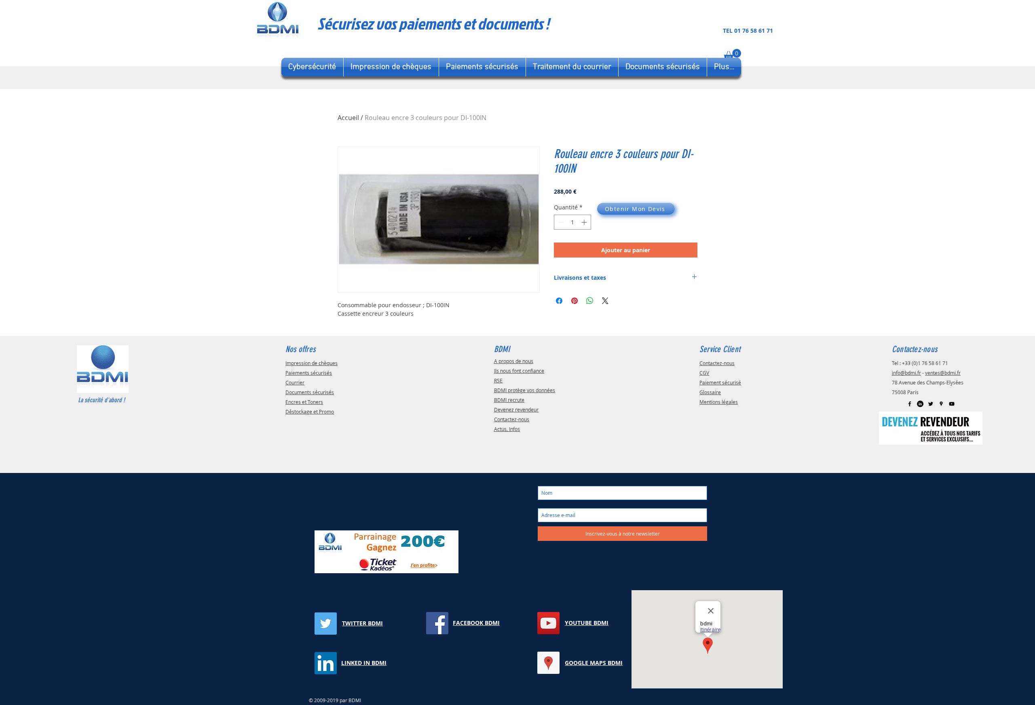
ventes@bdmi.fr (943, 372)
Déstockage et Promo (309, 411)
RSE (498, 380)
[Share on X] (605, 301)
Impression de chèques (311, 363)
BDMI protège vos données (524, 390)
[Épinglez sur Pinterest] (574, 301)
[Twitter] (930, 404)
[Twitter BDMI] (326, 623)
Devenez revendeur (516, 409)
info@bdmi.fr (906, 372)
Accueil (348, 117)
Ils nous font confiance (519, 370)
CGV (704, 372)
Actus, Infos (507, 429)
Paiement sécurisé (720, 382)
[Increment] (585, 222)
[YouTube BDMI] (548, 623)
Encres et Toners (304, 402)
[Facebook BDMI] (909, 404)
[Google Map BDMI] (941, 404)
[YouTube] (951, 404)
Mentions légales (718, 402)
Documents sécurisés (309, 392)
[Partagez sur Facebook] (559, 301)
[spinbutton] (572, 222)
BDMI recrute (509, 400)
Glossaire (710, 392)
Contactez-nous (511, 419)
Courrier (294, 382)
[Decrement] (560, 222)
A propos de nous (513, 361)
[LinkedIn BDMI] (920, 404)
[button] (732, 55)
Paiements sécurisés (308, 372)
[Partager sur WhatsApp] (590, 301)
